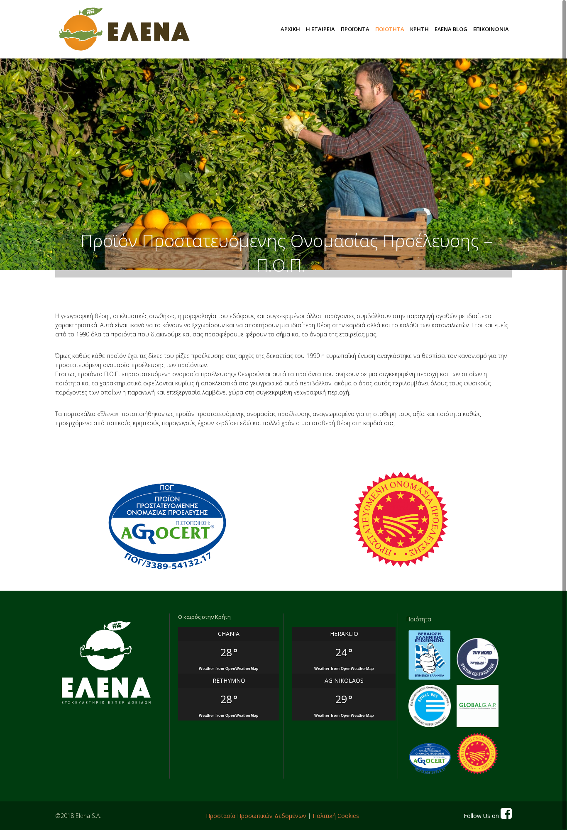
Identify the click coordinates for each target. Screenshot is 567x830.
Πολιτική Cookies (336, 816)
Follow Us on (482, 816)
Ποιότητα (418, 619)
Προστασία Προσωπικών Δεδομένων (256, 816)
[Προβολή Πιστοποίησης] (166, 527)
